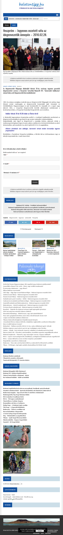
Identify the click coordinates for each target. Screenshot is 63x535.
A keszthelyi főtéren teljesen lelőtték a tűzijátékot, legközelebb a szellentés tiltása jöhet (29, 322)
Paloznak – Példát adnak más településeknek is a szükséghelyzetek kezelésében (38, 253)
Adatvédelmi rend (17, 497)
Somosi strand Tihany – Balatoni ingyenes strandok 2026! (20, 297)
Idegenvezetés (13, 218)
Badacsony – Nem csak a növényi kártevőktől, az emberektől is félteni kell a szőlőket (28, 343)
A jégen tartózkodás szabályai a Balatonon (15, 318)
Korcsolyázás (36, 533)
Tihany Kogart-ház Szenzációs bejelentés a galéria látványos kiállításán (24, 252)
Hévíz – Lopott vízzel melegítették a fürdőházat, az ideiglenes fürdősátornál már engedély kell (31, 336)
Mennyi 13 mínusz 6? (12, 172)
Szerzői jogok (7, 497)
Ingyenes (21, 218)
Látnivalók (28, 218)
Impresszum (6, 495)
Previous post (26, 229)
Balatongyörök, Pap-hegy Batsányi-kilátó (16, 395)
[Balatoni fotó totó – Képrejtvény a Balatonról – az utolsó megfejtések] (53, 246)
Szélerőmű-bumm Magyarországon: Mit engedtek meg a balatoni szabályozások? (27, 284)
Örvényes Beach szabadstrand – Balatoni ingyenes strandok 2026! (22, 307)
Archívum (6, 484)
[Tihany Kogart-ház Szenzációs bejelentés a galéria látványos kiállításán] (24, 246)
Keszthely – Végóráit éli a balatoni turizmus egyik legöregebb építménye (24, 309)
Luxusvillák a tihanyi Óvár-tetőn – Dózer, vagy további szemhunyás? (23, 286)
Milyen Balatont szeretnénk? (11, 290)
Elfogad (40, 531)
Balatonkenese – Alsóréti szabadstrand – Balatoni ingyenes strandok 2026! (25, 305)
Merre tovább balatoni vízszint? (12, 324)
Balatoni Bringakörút (52, 532)
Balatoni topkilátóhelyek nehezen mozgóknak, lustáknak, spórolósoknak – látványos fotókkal (9, 253)
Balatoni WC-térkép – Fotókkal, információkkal (31, 205)
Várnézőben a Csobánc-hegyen (13, 401)
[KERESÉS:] (51, 19)
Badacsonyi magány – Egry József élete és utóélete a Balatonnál (23, 392)
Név (5, 155)
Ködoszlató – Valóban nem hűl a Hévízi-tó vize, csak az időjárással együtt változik (27, 326)
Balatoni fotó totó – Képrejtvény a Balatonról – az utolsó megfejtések (53, 252)
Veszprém (35, 218)
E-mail (6, 164)
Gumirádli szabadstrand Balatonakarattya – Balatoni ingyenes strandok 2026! (26, 303)
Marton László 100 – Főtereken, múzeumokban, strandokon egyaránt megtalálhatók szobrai (30, 332)
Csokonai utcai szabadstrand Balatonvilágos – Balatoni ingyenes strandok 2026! (26, 301)
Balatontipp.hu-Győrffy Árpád (11, 530)
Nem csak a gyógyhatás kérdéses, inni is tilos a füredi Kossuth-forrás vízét (25, 316)
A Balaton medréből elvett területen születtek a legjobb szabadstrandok (31, 78)
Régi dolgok (48, 533)
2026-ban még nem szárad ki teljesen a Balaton (17, 311)
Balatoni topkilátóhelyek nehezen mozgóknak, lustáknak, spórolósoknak (31, 207)
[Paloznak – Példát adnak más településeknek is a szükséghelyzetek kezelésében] (38, 246)
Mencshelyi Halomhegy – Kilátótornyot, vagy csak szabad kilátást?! (23, 313)
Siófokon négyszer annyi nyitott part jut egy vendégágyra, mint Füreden (31, 80)
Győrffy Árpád (12, 86)
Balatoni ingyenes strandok (51, 530)
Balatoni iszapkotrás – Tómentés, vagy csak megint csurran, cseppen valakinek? (26, 334)
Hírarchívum (21, 248)
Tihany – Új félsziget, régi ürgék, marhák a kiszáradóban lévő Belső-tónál (24, 345)
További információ (29, 531)
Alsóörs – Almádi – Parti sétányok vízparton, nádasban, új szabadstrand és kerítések (28, 330)
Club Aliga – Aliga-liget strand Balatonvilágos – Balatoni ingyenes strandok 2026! (27, 292)
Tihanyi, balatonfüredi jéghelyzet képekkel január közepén (20, 320)
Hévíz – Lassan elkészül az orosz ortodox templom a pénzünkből (22, 339)
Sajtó (13, 495)
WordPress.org (28, 497)
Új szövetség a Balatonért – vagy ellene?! (15, 288)
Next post (38, 229)
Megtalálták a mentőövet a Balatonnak (14, 341)
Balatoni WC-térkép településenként (14, 373)
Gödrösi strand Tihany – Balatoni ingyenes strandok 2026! (20, 295)
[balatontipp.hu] (31, 6)
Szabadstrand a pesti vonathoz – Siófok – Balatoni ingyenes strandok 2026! (25, 299)
